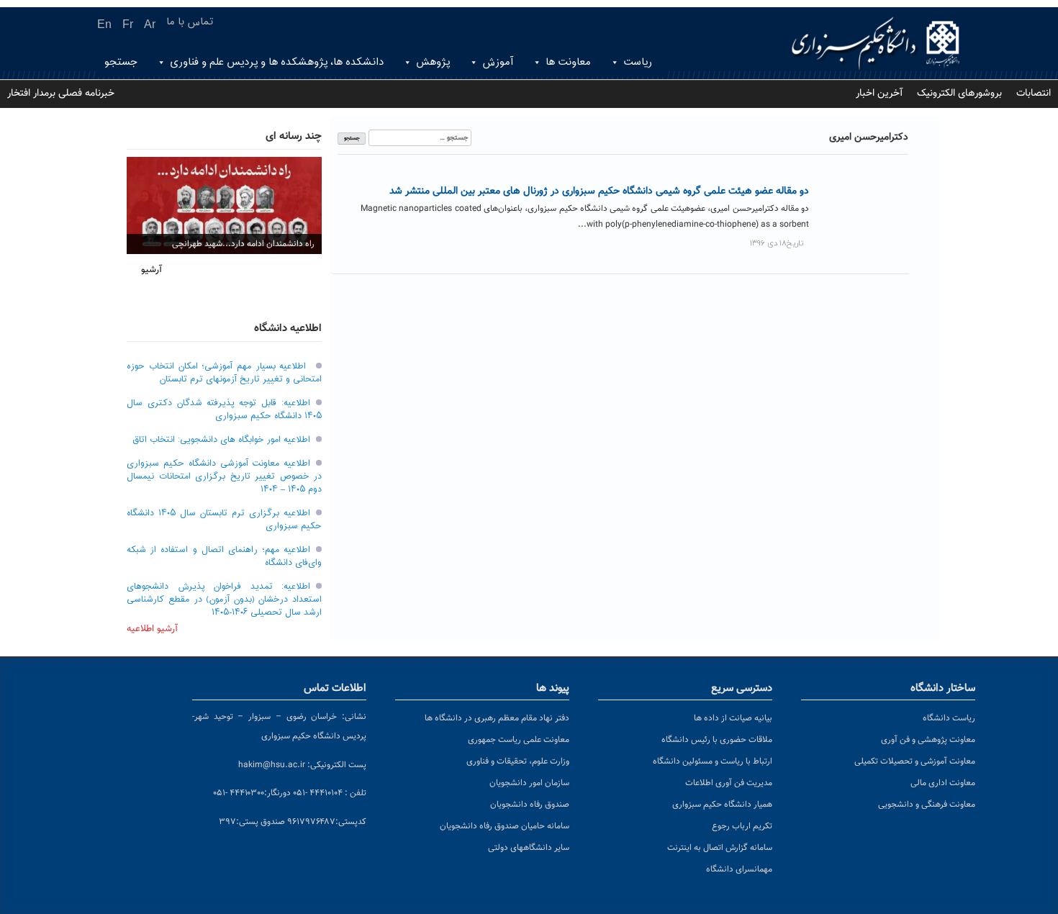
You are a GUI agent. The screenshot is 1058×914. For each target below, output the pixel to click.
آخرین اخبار (879, 93)
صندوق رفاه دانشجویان (529, 804)
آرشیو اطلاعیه (152, 629)
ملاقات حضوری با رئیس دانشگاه (716, 739)
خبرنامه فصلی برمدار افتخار (60, 93)
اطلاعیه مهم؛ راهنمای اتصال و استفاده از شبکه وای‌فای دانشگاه (224, 556)
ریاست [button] (637, 62)
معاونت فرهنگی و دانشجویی (926, 804)
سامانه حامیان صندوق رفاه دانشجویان (504, 826)
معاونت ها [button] (568, 62)
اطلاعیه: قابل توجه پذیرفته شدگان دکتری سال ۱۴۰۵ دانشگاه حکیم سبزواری (224, 409)
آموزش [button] (497, 62)
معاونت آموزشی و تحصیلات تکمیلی (914, 761)
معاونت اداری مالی (942, 783)
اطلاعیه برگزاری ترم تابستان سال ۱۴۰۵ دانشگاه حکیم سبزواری (224, 519)
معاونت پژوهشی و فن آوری (928, 739)
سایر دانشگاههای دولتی (528, 847)
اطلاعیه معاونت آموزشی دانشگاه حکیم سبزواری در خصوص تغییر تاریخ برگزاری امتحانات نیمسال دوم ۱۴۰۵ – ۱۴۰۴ (224, 476)
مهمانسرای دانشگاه (739, 869)
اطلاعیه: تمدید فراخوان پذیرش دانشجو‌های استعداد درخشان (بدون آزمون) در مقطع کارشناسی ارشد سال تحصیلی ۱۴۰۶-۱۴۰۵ (224, 599)
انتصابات (1033, 93)
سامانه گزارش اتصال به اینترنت (719, 847)
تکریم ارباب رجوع (742, 826)
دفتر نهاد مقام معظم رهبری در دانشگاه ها (497, 718)
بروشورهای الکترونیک (959, 93)
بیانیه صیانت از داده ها (733, 718)
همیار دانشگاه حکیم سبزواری (722, 804)
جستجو (120, 62)
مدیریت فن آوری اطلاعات (728, 783)
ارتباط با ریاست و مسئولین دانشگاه (712, 761)
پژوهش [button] (433, 62)
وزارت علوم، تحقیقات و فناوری (517, 761)
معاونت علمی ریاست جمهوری (518, 739)
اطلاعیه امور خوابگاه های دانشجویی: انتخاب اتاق (221, 440)
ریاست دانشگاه (949, 718)
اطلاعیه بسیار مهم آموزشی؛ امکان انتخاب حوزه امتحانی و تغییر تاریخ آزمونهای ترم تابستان (224, 372)
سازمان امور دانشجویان (529, 783)
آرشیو (151, 270)
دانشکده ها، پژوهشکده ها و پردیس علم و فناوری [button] (277, 62)
